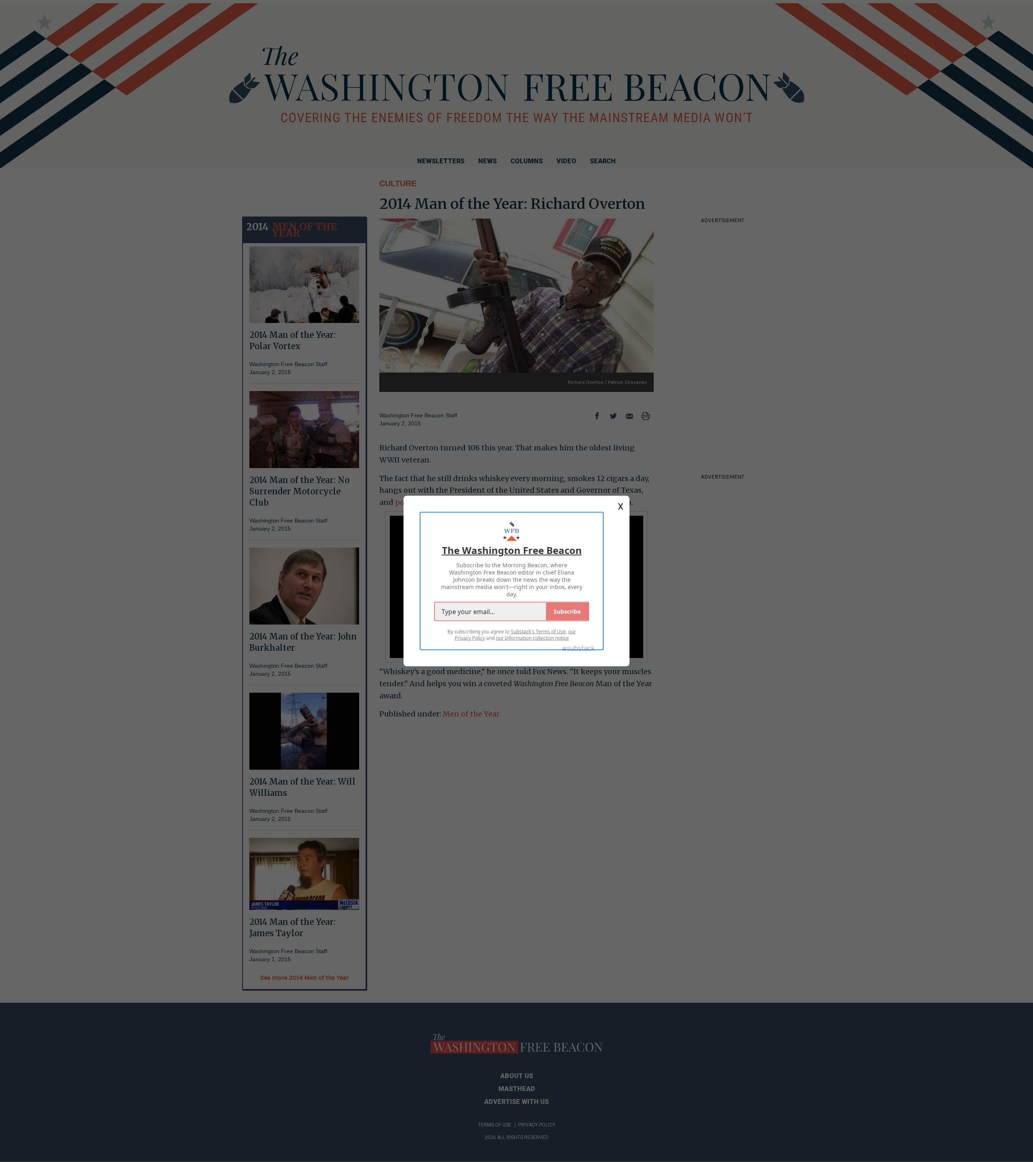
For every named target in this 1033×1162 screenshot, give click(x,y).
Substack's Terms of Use (538, 631)
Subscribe (567, 611)
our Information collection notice (532, 638)
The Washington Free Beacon (512, 550)
